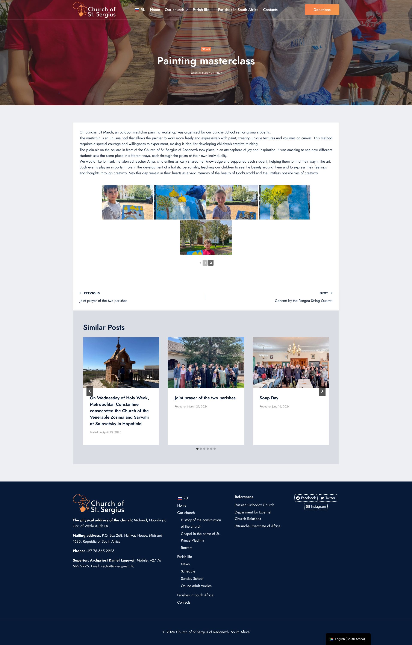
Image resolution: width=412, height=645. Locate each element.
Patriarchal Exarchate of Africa (257, 525)
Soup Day (269, 398)
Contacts (270, 9)
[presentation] (121, 362)
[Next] (322, 391)
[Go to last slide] (89, 391)
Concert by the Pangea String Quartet (303, 297)
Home (155, 9)
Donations (322, 9)
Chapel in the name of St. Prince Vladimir (200, 537)
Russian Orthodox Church (254, 504)
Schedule (188, 571)
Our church (186, 512)
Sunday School (192, 578)
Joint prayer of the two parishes (103, 297)
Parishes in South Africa (238, 9)
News (206, 49)
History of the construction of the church (201, 523)
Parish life (184, 556)
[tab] (197, 449)
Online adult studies (196, 585)
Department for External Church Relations (253, 515)
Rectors (186, 547)
